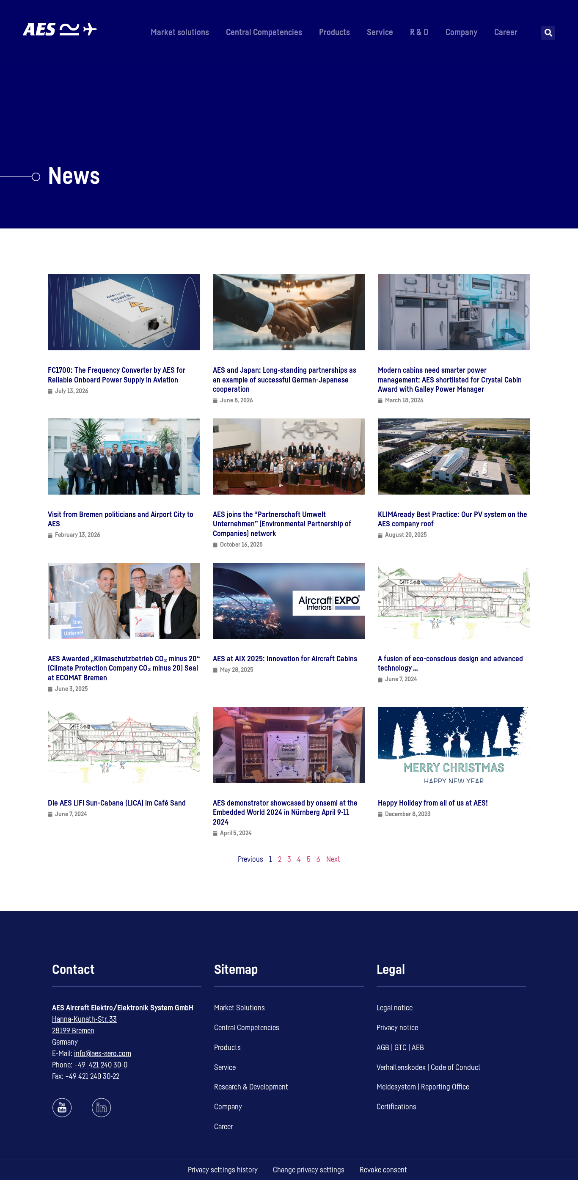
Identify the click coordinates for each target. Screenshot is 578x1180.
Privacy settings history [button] (223, 1170)
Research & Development (251, 1087)
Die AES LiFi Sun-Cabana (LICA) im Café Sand (117, 803)
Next (333, 859)
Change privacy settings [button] (308, 1170)
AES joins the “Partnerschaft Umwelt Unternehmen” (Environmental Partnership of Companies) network (282, 524)
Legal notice (395, 1008)
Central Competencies (264, 32)
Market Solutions (239, 1008)
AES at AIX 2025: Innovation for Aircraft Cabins (285, 659)
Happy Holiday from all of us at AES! (433, 803)
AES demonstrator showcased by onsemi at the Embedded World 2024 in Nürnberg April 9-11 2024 (285, 812)
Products (334, 32)
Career (505, 32)
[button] (548, 33)
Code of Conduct (456, 1067)
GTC (400, 1047)
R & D (419, 32)
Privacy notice (397, 1027)
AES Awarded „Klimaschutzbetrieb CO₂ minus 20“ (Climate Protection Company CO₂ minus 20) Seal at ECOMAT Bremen (124, 668)
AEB (418, 1047)
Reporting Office (445, 1087)
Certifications (396, 1107)
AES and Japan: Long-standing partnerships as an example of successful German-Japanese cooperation (284, 379)
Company (461, 32)
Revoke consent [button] (383, 1170)
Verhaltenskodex (401, 1067)
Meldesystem (396, 1087)
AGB (383, 1047)
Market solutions (180, 32)
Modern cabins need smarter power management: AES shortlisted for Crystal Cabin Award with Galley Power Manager (450, 379)
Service (380, 32)
